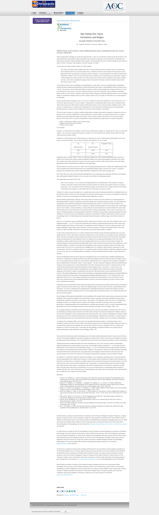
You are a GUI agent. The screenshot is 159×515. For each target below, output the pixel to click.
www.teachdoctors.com (117, 424)
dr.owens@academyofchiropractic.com (87, 459)
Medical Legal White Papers (72, 495)
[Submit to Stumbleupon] (67, 490)
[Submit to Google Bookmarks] (65, 490)
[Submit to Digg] (60, 490)
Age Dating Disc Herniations (68, 20)
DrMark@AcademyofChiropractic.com (99, 424)
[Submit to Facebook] (63, 490)
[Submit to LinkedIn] (75, 490)
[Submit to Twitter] (72, 490)
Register (80, 13)
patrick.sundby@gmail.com (65, 474)
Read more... (84, 495)
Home (33, 13)
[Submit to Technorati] (70, 490)
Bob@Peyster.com (63, 443)
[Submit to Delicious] (58, 490)
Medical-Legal (70, 13)
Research (45, 13)
